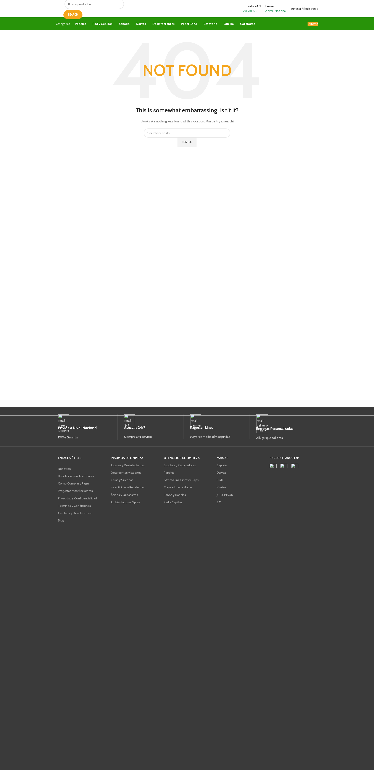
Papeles (169, 473)
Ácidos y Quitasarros (124, 495)
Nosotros (64, 469)
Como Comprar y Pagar (73, 483)
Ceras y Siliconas (122, 480)
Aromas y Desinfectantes (128, 465)
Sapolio (222, 465)
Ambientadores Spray (125, 502)
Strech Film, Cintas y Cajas (181, 480)
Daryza (221, 473)
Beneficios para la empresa (76, 476)
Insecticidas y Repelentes (128, 487)
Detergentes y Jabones (126, 473)
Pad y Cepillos (173, 502)
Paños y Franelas (175, 495)
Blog (61, 520)
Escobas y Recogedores (180, 465)
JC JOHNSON (225, 495)
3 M (219, 502)
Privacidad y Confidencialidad (77, 498)
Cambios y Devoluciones (75, 513)
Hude (220, 480)
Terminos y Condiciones (74, 506)
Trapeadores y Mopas (178, 487)
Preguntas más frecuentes (75, 491)
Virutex (221, 487)
